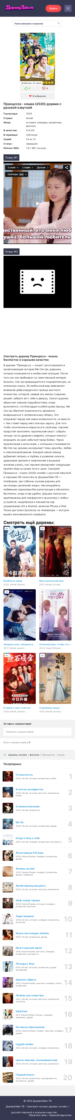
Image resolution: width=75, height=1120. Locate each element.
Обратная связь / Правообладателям (50, 1115)
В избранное (39, 96)
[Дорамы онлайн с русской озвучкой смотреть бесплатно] (19, 8)
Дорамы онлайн (17, 754)
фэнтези (34, 754)
